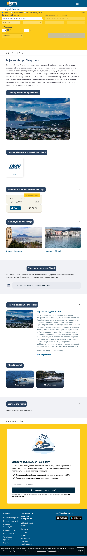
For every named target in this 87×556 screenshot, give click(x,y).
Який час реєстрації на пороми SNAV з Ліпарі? (33, 285)
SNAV (37, 202)
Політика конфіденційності (28, 543)
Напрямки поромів (11, 517)
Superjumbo (20, 385)
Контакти (24, 529)
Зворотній (7, 12)
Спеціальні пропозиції (7, 538)
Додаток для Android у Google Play (76, 518)
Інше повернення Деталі (34, 12)
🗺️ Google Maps (44, 354)
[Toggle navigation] (77, 4)
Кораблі (6, 543)
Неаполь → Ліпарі (17, 198)
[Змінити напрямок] (43, 19)
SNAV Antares (50, 385)
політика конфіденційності (46, 551)
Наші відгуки (8, 533)
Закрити (80, 550)
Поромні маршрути (7, 525)
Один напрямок (18, 12)
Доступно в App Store (62, 518)
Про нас (24, 532)
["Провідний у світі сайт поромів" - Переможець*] (12, 3)
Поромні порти (9, 530)
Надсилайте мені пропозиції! (45, 490)
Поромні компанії (10, 521)
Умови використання (26, 537)
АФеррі (6, 513)
